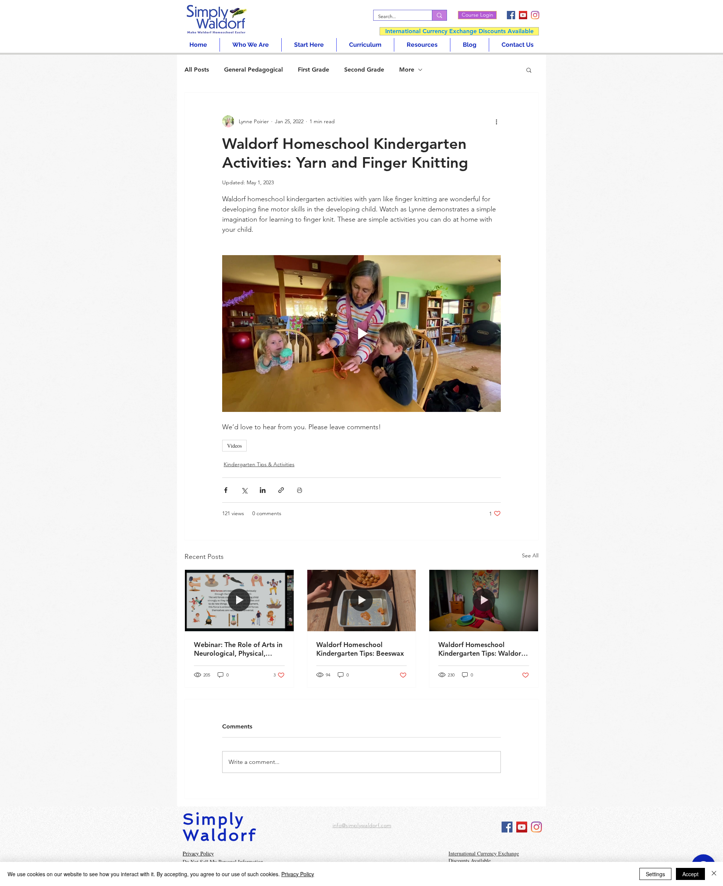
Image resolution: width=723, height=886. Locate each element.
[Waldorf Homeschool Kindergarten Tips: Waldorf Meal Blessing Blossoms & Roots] (483, 600)
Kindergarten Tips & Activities (259, 464)
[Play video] (361, 333)
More (406, 69)
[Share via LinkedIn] (262, 490)
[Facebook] (511, 15)
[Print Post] (299, 490)
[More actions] (496, 121)
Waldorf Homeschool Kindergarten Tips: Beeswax (360, 649)
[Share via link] (281, 490)
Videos (234, 445)
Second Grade (364, 69)
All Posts (197, 69)
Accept (690, 874)
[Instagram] (535, 15)
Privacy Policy (297, 874)
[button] (528, 70)
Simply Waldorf (219, 827)
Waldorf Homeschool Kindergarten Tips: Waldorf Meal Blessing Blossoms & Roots (480, 649)
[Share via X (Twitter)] (244, 490)
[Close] (713, 874)
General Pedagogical (253, 69)
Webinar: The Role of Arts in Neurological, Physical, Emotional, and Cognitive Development (238, 649)
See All (530, 555)
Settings (655, 874)
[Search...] (439, 15)
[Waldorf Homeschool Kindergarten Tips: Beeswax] (361, 600)
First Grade (313, 69)
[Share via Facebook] (225, 490)
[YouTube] (523, 15)
